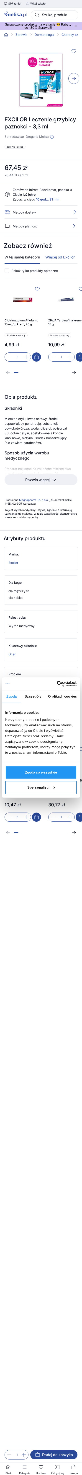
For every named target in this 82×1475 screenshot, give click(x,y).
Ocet (12, 654)
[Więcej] (73, 225)
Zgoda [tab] (11, 696)
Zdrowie (21, 34)
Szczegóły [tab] (33, 696)
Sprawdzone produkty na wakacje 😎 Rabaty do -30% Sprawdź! (38, 26)
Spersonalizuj (38, 787)
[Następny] (73, 372)
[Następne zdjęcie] (73, 78)
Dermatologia (44, 34)
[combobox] (54, 14)
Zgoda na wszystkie (41, 772)
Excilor (13, 563)
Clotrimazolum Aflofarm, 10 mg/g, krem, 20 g (21, 322)
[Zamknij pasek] (75, 26)
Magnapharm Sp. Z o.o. (34, 500)
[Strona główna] (6, 34)
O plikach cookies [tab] (62, 696)
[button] (52, 137)
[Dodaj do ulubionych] (73, 51)
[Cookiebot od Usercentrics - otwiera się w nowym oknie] (58, 684)
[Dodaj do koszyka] (36, 357)
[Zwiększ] (23, 1454)
